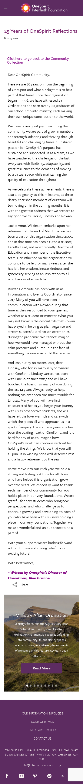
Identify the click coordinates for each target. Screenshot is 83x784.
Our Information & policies (42, 713)
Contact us (43, 738)
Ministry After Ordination (42, 615)
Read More (41, 668)
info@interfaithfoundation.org (41, 765)
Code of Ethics (42, 721)
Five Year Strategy (43, 729)
